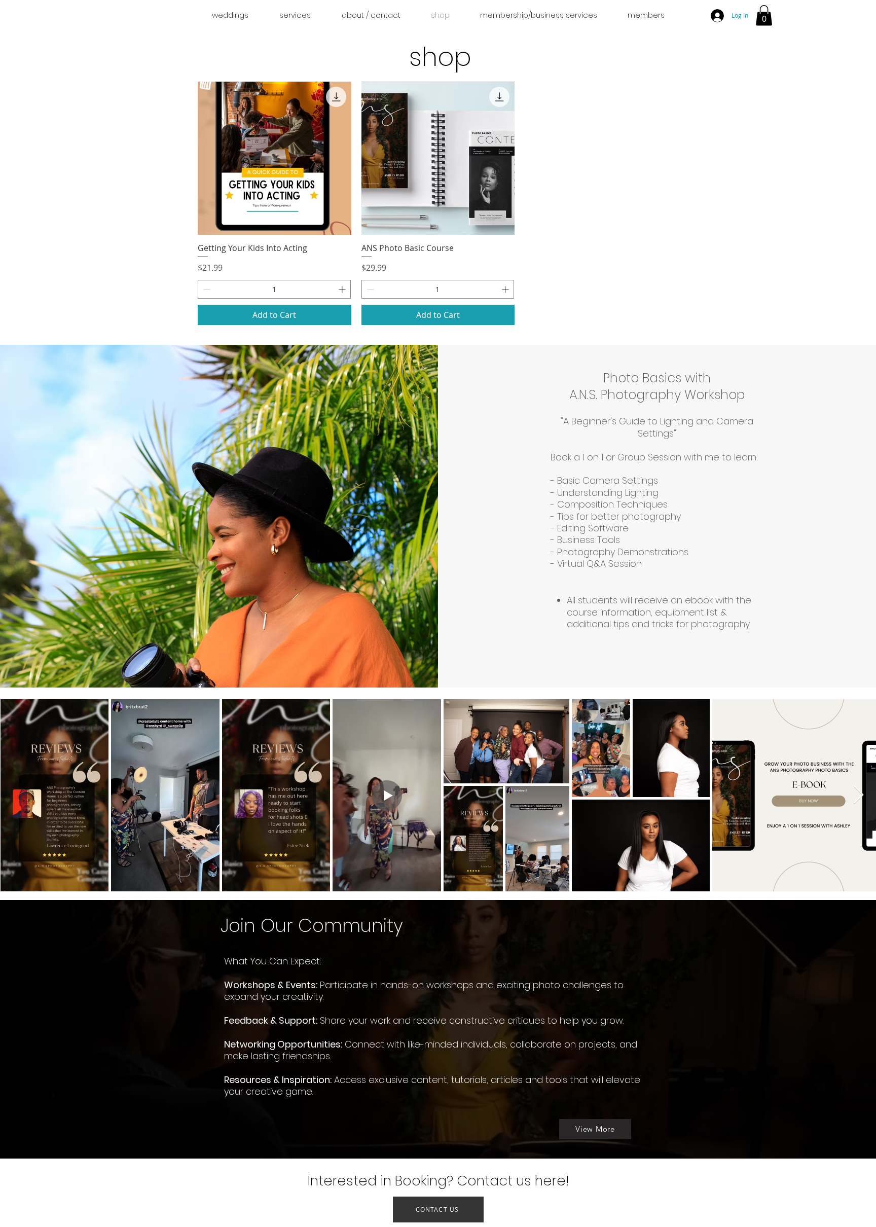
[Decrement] (205, 289)
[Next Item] (858, 795)
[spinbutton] (274, 289)
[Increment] (343, 289)
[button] (764, 15)
